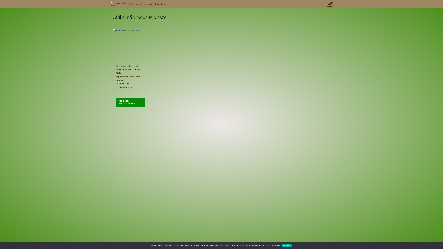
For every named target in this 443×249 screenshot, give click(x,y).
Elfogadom (287, 245)
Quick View (130, 60)
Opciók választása (127, 102)
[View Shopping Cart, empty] (329, 4)
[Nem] (440, 245)
